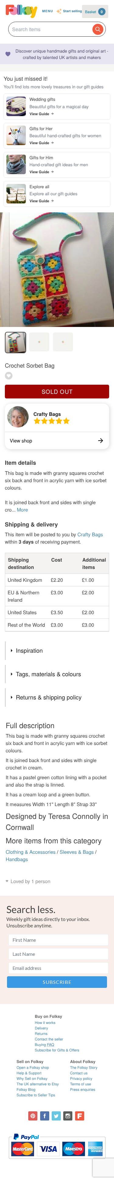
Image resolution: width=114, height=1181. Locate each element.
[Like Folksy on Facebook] (44, 1115)
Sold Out (57, 391)
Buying (44, 1044)
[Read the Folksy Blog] (79, 1115)
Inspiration (29, 650)
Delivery (41, 1028)
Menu (47, 11)
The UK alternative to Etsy (38, 1084)
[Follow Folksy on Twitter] (56, 1115)
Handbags (17, 859)
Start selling (72, 11)
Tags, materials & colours (48, 674)
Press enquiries (82, 1089)
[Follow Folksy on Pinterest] (32, 1115)
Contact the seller (49, 1039)
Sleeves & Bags (77, 851)
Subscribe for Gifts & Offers (57, 1050)
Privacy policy (81, 1078)
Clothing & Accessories (31, 851)
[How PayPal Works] (57, 1161)
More (22, 509)
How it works (45, 1022)
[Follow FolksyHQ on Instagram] (67, 1115)
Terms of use (80, 1084)
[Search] (97, 29)
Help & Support (29, 1073)
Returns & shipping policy (48, 697)
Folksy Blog (26, 1089)
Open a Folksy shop (33, 1067)
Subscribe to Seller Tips (36, 1095)
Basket (94, 11)
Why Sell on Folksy (32, 1078)
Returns (41, 1033)
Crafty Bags (47, 413)
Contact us (79, 1073)
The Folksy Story (84, 1067)
